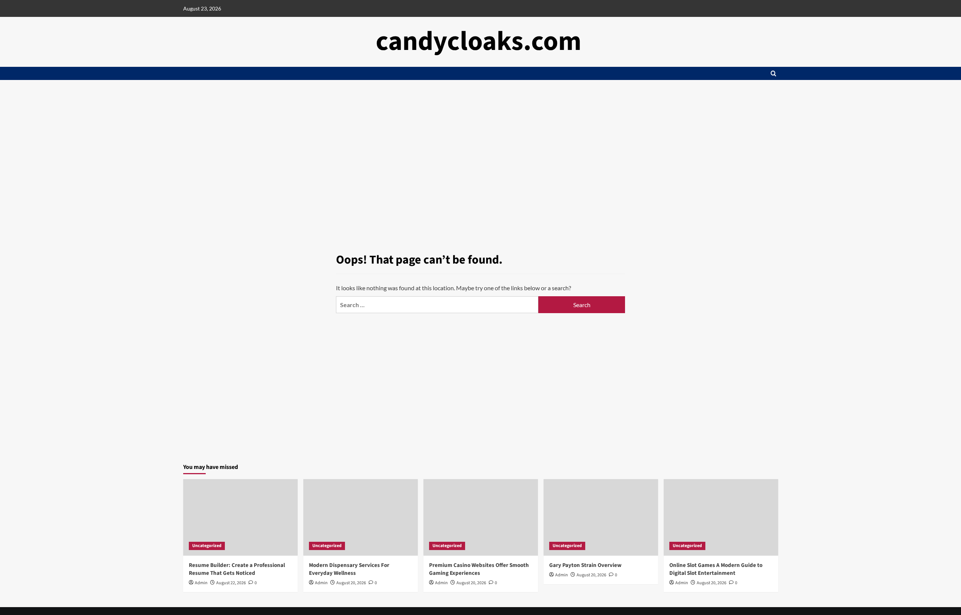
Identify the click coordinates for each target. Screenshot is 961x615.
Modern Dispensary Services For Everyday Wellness (349, 569)
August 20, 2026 (351, 583)
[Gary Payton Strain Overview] (601, 517)
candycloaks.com (478, 41)
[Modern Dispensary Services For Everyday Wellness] (360, 517)
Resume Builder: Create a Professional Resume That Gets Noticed (237, 569)
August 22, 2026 (231, 583)
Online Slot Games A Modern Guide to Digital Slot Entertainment (715, 569)
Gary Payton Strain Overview (585, 565)
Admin (201, 583)
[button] (773, 73)
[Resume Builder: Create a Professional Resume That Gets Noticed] (240, 517)
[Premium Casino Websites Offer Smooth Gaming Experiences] (480, 517)
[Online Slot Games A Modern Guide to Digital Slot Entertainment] (721, 517)
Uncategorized (206, 546)
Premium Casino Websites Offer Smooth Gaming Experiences (479, 569)
